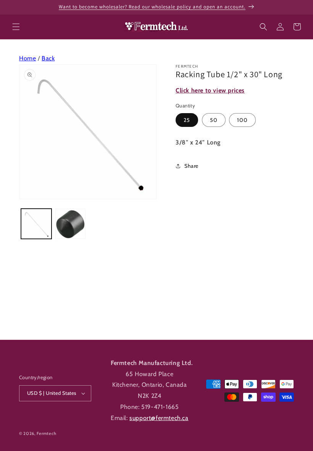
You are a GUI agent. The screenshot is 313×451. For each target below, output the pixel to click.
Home (27, 58)
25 (187, 120)
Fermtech (46, 433)
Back (48, 58)
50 (214, 120)
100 (242, 120)
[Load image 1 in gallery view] (36, 224)
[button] (16, 26)
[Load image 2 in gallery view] (70, 224)
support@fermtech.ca (158, 418)
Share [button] (191, 165)
